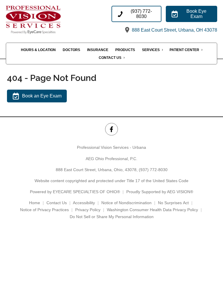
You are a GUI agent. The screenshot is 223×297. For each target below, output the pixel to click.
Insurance (97, 50)
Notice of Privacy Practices (44, 209)
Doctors (71, 50)
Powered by (75, 191)
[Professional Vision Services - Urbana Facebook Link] (111, 129)
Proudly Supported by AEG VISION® (159, 191)
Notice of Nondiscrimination (126, 202)
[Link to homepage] (42, 20)
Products (125, 50)
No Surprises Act (173, 202)
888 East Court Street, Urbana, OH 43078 (174, 30)
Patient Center (184, 50)
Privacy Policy (87, 209)
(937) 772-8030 (153, 169)
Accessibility (84, 202)
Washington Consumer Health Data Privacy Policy (152, 209)
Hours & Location (38, 50)
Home (34, 202)
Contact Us (110, 58)
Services (151, 50)
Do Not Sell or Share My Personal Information (112, 216)
